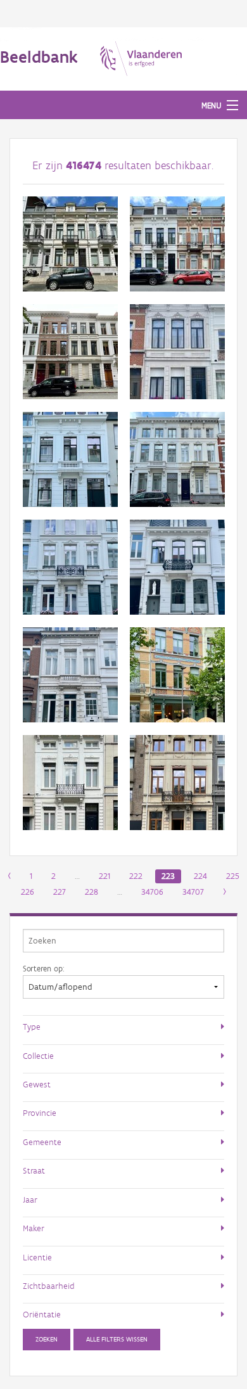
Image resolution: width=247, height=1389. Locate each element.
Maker (33, 1228)
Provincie (39, 1112)
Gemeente (42, 1142)
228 (91, 892)
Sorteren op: (43, 968)
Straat (34, 1170)
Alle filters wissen (117, 1339)
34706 (152, 892)
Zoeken (46, 1339)
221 (104, 876)
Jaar (30, 1199)
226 (27, 892)
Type (32, 1026)
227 (59, 892)
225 (232, 876)
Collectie (38, 1055)
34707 (193, 892)
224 (200, 876)
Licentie (37, 1257)
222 (135, 876)
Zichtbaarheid (49, 1285)
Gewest (37, 1084)
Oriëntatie (42, 1314)
